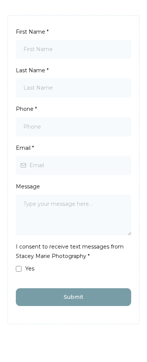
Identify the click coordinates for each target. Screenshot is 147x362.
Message (28, 186)
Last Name (32, 70)
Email (25, 147)
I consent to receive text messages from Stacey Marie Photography (70, 251)
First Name (32, 31)
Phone (26, 109)
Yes (29, 268)
